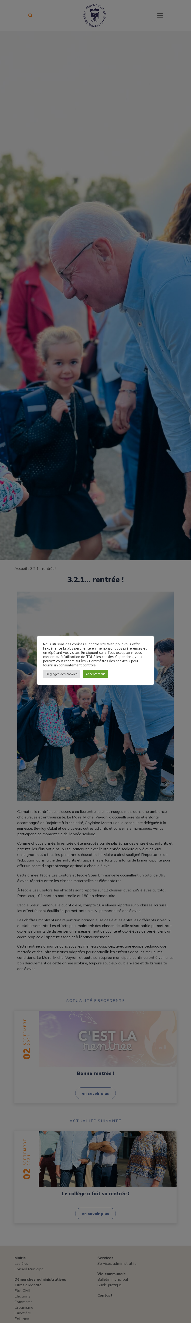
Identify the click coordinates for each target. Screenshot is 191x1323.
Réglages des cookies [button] (62, 674)
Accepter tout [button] (95, 674)
